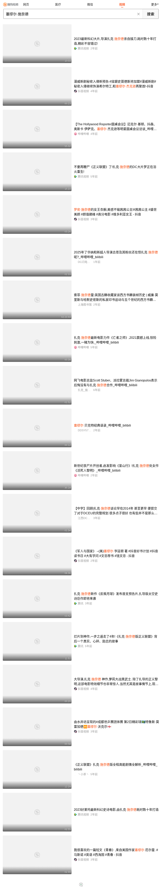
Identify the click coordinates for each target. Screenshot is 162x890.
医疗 (58, 4)
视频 (122, 4)
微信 (90, 4)
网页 (26, 4)
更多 (154, 4)
